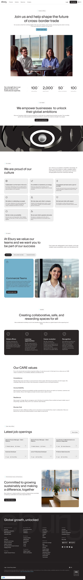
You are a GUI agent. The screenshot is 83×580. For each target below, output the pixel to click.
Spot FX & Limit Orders (9, 541)
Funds (24, 545)
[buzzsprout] (72, 547)
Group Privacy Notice (11, 567)
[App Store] (65, 542)
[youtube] (69, 547)
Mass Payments (7, 532)
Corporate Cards (7, 534)
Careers (44, 534)
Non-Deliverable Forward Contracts (11, 545)
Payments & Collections (9, 531)
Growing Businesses (27, 529)
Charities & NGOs (27, 537)
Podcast (44, 547)
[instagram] (65, 547)
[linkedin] (62, 547)
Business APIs (65, 531)
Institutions (25, 532)
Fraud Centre (45, 555)
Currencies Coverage (47, 542)
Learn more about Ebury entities (26, 571)
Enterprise (25, 531)
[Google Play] (72, 542)
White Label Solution (27, 552)
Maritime (25, 542)
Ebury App (64, 539)
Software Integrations (66, 532)
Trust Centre (45, 557)
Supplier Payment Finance (9, 552)
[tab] (8, 255)
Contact (44, 537)
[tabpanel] (41, 278)
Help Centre (45, 545)
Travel (24, 544)
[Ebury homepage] (3, 2)
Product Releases (46, 553)
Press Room (45, 531)
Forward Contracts (8, 542)
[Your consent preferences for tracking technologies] (2, 578)
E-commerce (26, 541)
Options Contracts (8, 544)
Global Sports (26, 539)
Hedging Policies (7, 547)
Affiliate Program (26, 551)
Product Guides (46, 549)
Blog (43, 544)
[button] (11, 2)
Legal (5, 567)
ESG (43, 535)
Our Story (44, 529)
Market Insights (46, 550)
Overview (6, 529)
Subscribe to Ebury (46, 552)
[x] (67, 547)
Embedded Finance (66, 534)
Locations (45, 532)
